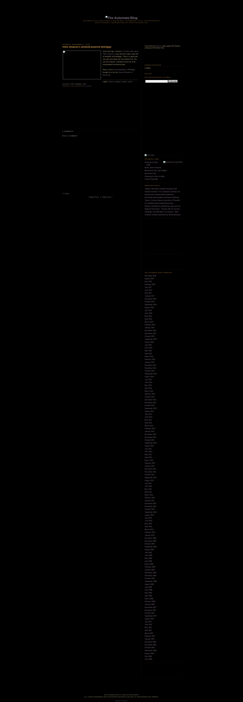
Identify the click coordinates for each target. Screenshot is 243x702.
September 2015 (151, 339)
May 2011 (148, 489)
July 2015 (148, 345)
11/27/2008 (87, 86)
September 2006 (151, 650)
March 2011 (149, 495)
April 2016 (148, 319)
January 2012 (150, 466)
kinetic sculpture (115, 82)
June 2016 (148, 313)
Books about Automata (153, 168)
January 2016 (150, 328)
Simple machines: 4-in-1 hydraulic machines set (162, 192)
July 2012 (148, 449)
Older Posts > (107, 197)
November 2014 (150, 368)
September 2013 (151, 408)
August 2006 (149, 653)
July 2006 (148, 656)
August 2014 (149, 377)
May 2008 (148, 593)
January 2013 (150, 431)
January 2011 (149, 501)
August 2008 (149, 584)
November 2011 (150, 472)
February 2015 (150, 359)
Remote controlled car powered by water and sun (162, 206)
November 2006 (150, 645)
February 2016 (150, 325)
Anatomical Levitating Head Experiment (159, 195)
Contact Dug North (151, 179)
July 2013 (148, 414)
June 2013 (148, 417)
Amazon (158, 46)
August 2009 (149, 550)
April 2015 (148, 354)
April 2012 (148, 457)
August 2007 (149, 619)
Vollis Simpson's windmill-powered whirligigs (86, 47)
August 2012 (149, 446)
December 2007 (150, 607)
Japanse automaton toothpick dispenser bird (161, 189)
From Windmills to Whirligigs (124, 70)
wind (84, 84)
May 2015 (148, 351)
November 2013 (150, 403)
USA (72, 84)
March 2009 (149, 564)
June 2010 (148, 521)
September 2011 (151, 477)
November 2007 (150, 610)
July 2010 (148, 518)
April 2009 (148, 561)
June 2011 (148, 486)
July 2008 (148, 587)
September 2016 (151, 305)
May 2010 (148, 524)
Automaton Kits (150, 173)
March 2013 (149, 426)
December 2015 (150, 330)
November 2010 (150, 506)
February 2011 (150, 498)
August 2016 (149, 307)
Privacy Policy (121, 701)
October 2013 (150, 405)
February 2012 (150, 463)
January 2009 (150, 570)
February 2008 (150, 601)
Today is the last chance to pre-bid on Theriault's (162, 200)
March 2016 (149, 322)
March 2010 (149, 529)
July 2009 (148, 552)
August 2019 (149, 279)
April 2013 (148, 423)
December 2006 (150, 642)
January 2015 (150, 362)
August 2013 (149, 411)
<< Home (65, 194)
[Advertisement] (121, 6)
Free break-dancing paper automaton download (162, 197)
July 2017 (148, 287)
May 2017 (148, 293)
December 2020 (150, 276)
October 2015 (150, 336)
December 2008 (150, 573)
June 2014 (148, 382)
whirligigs (78, 84)
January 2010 (150, 535)
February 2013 (150, 428)
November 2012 (150, 437)
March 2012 (149, 460)
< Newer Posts (93, 197)
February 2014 (150, 394)
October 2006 (150, 648)
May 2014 (148, 385)
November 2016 (150, 299)
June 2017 (148, 290)
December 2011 (150, 469)
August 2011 (149, 480)
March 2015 (149, 356)
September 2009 (151, 547)
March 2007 (149, 633)
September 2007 (151, 616)
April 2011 (148, 492)
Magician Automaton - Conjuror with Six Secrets (162, 209)
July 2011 (148, 483)
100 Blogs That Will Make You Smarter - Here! (162, 212)
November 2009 (150, 541)
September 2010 (151, 512)
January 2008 (150, 604)
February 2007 (150, 636)
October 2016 (150, 302)
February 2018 (150, 284)
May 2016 (148, 316)
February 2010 (150, 532)
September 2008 (151, 581)
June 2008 (148, 590)
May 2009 (148, 558)
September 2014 (151, 374)
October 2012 (150, 440)
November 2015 (150, 333)
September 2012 (151, 443)
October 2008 (150, 578)
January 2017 (150, 296)
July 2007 (148, 622)
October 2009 (150, 544)
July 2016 (148, 310)
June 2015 (148, 348)
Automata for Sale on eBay (155, 176)
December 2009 (150, 538)
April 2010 (148, 527)
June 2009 (148, 555)
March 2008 (149, 599)
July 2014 (148, 380)
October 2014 (150, 371)
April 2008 (148, 596)
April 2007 (148, 630)
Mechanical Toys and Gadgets (156, 170)
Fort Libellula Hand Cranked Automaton (159, 203)
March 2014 (149, 391)
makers (124, 82)
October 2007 (150, 613)
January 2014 (150, 397)
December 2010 (150, 503)
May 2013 (148, 420)
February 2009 (150, 567)
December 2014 (150, 365)
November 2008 (150, 576)
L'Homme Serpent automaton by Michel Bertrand (162, 215)
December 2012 (150, 434)
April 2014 (148, 388)
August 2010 (149, 515)
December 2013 (150, 400)
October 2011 (149, 475)
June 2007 (148, 624)
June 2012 (148, 451)
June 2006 (148, 659)
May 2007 (148, 627)
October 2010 (150, 509)
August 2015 (149, 342)
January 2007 (150, 639)
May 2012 (148, 454)
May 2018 (148, 281)
